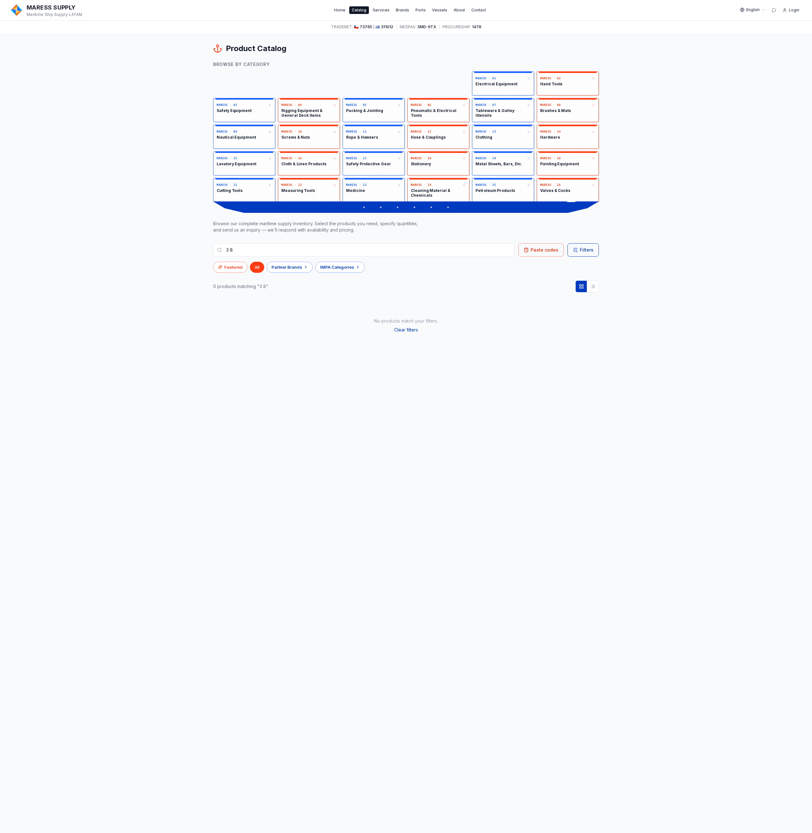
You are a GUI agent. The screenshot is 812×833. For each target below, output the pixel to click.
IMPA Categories (337, 267)
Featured (233, 267)
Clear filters (406, 329)
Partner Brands (287, 267)
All (257, 267)
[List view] (593, 286)
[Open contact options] (773, 10)
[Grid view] (581, 286)
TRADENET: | (362, 26)
